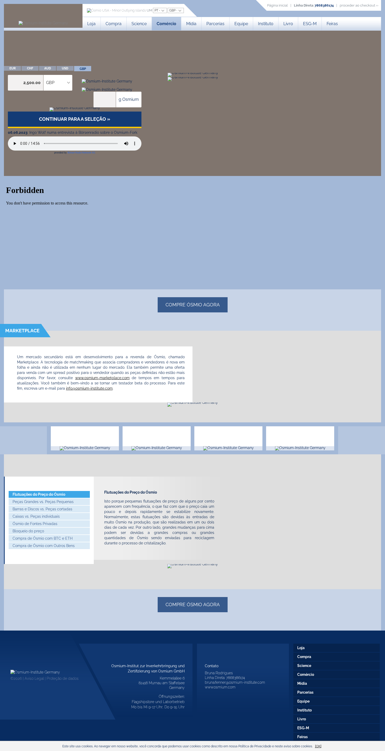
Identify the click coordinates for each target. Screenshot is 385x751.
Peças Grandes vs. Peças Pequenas (43, 502)
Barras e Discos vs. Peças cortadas (42, 509)
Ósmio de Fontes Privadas (35, 524)
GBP (83, 69)
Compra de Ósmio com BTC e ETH (43, 538)
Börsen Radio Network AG (81, 152)
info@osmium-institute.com (89, 388)
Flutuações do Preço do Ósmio (39, 494)
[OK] (318, 746)
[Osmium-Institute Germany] (43, 23)
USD (65, 68)
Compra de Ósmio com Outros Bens (44, 546)
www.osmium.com (220, 687)
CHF (30, 68)
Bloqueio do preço (28, 531)
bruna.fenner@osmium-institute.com (235, 682)
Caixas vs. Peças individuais (36, 516)
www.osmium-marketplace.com (102, 378)
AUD (47, 68)
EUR (12, 68)
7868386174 (324, 5)
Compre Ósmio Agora (193, 304)
